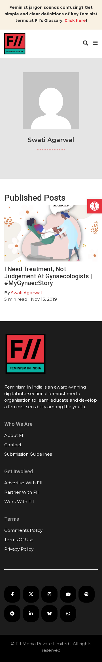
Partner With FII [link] (21, 492)
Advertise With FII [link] (23, 482)
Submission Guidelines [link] (28, 454)
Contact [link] (13, 444)
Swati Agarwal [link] (26, 292)
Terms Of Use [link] (18, 539)
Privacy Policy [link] (18, 549)
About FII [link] (14, 435)
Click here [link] (75, 20)
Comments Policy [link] (23, 530)
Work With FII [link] (19, 501)
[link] (94, 206)
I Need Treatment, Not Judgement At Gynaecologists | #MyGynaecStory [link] (48, 275)
